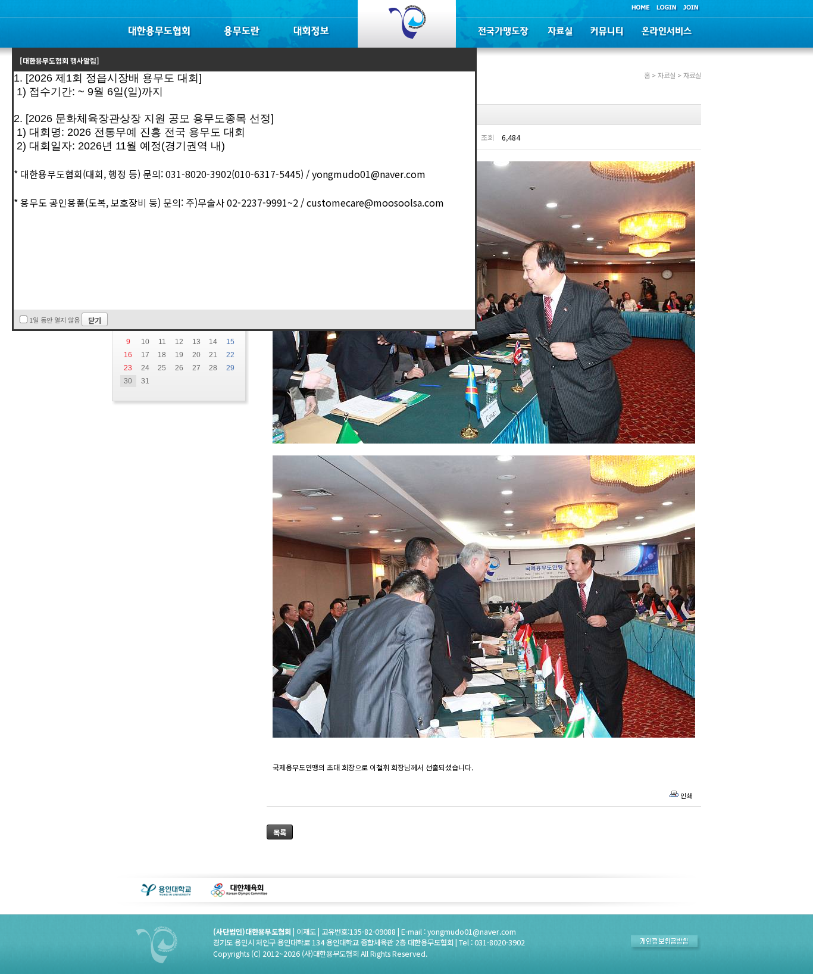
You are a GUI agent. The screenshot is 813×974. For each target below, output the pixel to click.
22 (230, 355)
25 (162, 368)
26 (179, 368)
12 (179, 342)
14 (213, 342)
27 (196, 368)
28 (213, 368)
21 (213, 355)
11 (162, 342)
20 (196, 355)
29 (230, 368)
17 (145, 355)
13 (196, 342)
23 (128, 368)
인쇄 (686, 795)
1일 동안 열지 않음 (54, 319)
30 (128, 381)
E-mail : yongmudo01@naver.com (458, 931)
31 (145, 381)
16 (128, 355)
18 (162, 355)
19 (179, 355)
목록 (279, 832)
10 (145, 342)
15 (230, 342)
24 (145, 368)
